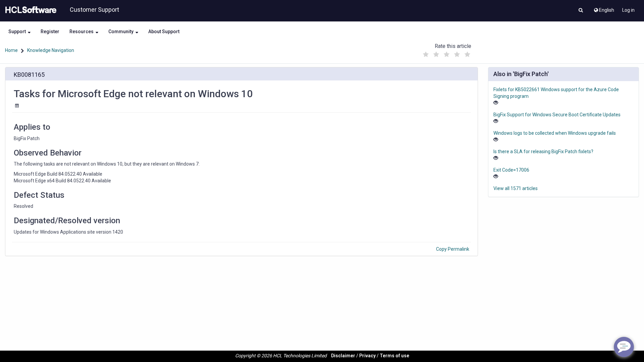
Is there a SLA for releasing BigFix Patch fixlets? (543, 151)
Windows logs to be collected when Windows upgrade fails (554, 133)
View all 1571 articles (515, 188)
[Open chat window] (624, 347)
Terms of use (394, 355)
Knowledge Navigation (50, 50)
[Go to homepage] (29, 10)
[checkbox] (426, 55)
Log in (628, 10)
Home (11, 50)
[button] (581, 10)
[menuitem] (603, 8)
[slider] (446, 53)
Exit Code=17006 (511, 170)
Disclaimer (343, 355)
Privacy (367, 355)
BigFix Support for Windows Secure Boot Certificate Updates (557, 114)
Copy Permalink (452, 249)
